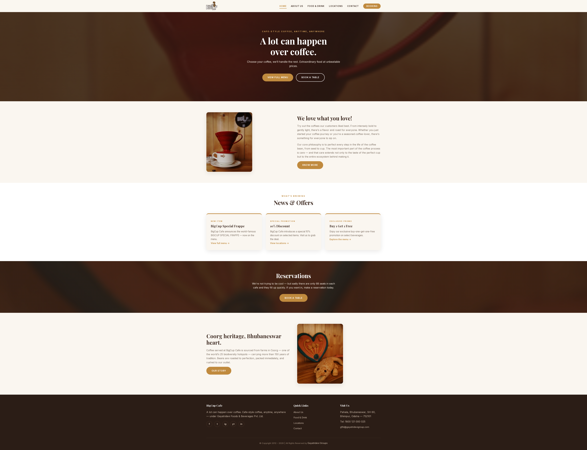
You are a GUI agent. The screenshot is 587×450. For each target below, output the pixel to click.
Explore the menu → (340, 239)
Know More (310, 165)
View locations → (279, 243)
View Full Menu (278, 77)
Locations (336, 6)
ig (225, 424)
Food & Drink (316, 6)
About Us (297, 6)
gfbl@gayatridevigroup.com (354, 427)
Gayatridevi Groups (318, 443)
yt (233, 424)
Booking (372, 6)
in (241, 424)
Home (282, 6)
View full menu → (220, 243)
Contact (353, 6)
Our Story (219, 370)
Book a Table (310, 77)
